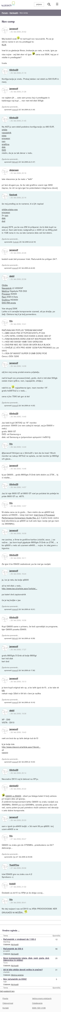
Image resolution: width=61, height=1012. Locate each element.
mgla (5, 981)
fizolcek (13, 194)
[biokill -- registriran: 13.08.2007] (5, 885)
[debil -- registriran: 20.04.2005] (5, 277)
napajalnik (6, 132)
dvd (3, 221)
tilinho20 (13, 69)
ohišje (4, 129)
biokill (12, 883)
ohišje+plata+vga (10, 209)
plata (4, 135)
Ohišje (5, 285)
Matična (5, 290)
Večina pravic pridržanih (42, 998)
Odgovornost (8, 1003)
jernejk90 (6, 951)
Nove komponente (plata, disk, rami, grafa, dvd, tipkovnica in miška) (26, 959)
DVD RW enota (9, 302)
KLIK (4, 44)
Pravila (5, 998)
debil (11, 276)
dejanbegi (6, 941)
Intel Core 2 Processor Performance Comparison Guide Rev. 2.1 (28, 516)
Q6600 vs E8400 (13, 795)
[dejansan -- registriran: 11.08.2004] (5, 171)
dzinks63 (13, 785)
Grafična (6, 299)
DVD (4, 149)
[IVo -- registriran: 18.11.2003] (5, 322)
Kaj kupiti (15, 944)
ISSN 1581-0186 (39, 1008)
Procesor (6, 293)
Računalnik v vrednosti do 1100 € (19, 939)
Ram (4, 296)
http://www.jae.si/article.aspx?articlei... (19, 588)
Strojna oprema (17, 975)
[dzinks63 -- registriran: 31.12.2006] (5, 787)
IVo (11, 321)
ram (3, 141)
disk (3, 146)
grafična (5, 144)
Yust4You (14, 865)
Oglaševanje (37, 1003)
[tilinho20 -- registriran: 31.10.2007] (5, 71)
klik (3, 690)
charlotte (6, 972)
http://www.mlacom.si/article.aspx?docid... (21, 746)
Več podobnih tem (7, 991)
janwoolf (13, 28)
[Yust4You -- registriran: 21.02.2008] (5, 866)
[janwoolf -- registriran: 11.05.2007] (5, 30)
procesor (6, 138)
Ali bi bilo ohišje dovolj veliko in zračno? (23, 969)
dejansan (14, 170)
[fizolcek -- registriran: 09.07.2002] (5, 196)
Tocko (5, 962)
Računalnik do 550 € (13, 948)
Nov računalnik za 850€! (15, 979)
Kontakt (6, 1008)
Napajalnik (7, 288)
